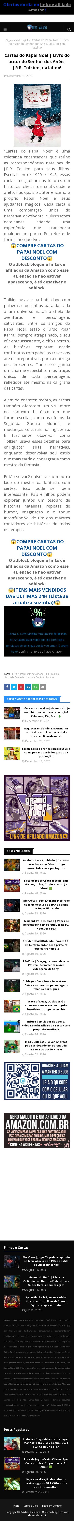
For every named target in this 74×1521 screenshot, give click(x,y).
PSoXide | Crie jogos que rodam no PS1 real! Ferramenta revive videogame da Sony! (46, 965)
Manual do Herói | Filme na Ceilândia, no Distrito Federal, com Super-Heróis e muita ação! (46, 1281)
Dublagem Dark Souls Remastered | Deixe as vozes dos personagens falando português (46, 985)
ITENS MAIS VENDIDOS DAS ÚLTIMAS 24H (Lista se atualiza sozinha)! (37, 596)
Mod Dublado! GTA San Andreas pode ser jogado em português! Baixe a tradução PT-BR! (46, 1045)
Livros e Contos (35, 677)
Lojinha (26, 40)
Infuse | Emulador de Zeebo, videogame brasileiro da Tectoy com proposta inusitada (46, 1025)
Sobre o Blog (30, 1505)
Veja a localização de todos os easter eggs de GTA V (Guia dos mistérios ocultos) (46, 1483)
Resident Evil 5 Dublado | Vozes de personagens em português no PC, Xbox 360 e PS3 (46, 924)
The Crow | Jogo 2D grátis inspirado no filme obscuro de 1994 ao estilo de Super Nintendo (46, 904)
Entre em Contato (52, 1505)
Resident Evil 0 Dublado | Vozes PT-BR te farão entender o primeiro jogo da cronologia (46, 944)
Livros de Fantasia (14, 677)
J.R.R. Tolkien (52, 674)
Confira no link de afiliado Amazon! (41, 651)
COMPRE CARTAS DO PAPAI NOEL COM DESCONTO (40, 251)
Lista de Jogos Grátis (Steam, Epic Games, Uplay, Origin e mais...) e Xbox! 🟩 (46, 884)
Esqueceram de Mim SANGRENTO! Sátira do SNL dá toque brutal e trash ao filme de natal (46, 732)
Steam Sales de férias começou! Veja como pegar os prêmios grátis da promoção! (46, 752)
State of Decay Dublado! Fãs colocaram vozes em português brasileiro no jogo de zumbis (46, 1005)
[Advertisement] (37, 1197)
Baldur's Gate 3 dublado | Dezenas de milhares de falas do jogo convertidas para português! (46, 864)
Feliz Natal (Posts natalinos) (27, 674)
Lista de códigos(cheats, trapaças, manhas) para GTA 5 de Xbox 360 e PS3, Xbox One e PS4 (46, 1442)
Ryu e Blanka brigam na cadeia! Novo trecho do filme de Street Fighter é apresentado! (46, 1301)
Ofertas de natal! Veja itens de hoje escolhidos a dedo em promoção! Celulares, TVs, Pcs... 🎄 (46, 712)
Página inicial (13, 40)
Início (16, 1505)
